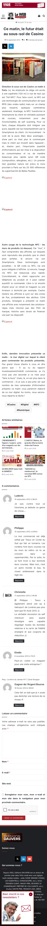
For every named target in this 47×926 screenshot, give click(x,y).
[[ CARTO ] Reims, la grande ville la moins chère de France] (35, 432)
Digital (25, 404)
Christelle (20, 592)
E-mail (6, 772)
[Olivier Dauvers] (17, 15)
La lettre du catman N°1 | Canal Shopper (23, 679)
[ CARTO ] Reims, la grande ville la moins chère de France (34, 442)
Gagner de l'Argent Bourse (29, 684)
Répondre (19, 516)
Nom (5, 761)
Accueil (20, 22)
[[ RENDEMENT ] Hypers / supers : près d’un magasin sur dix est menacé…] (12, 432)
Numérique (24, 410)
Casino (12, 404)
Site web (6, 783)
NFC (37, 404)
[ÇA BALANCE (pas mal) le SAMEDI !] (12, 460)
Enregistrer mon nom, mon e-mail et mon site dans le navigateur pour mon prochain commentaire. (23, 798)
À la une (28, 22)
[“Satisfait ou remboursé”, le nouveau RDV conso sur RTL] (35, 460)
